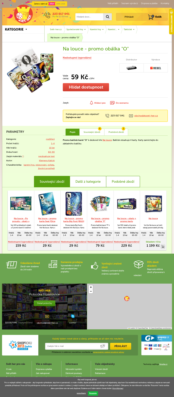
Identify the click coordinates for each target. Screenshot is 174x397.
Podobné (116, 131)
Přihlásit (129, 16)
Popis (72, 132)
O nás (9, 369)
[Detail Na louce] (153, 204)
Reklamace (100, 373)
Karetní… (112, 29)
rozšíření (50, 139)
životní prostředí (46, 168)
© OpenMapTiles (142, 328)
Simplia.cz (163, 364)
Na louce (107, 140)
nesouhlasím (81, 393)
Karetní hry (95, 29)
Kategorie (14, 29)
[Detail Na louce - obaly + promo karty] (126, 204)
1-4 (53, 143)
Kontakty (165, 3)
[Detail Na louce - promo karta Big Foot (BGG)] (73, 204)
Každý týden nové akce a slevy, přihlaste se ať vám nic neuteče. (88, 338)
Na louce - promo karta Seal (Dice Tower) (47, 221)
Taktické (128, 29)
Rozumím (93, 393)
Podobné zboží (123, 182)
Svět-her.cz (56, 29)
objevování (40, 165)
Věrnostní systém (74, 369)
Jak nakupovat (43, 373)
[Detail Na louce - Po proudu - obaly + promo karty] (20, 204)
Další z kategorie (88, 182)
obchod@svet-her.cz (146, 115)
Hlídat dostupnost (86, 87)
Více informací (117, 388)
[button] (126, 298)
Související (92, 131)
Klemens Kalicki (47, 160)
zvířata (51, 165)
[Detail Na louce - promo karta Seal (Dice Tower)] (47, 204)
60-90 (51, 152)
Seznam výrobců (129, 3)
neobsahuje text (46, 156)
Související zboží (52, 182)
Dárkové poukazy (74, 373)
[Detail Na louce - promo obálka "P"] (100, 204)
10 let (52, 147)
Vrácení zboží (101, 369)
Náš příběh (113, 3)
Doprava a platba (149, 3)
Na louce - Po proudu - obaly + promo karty (20, 221)
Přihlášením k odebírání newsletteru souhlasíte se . (88, 352)
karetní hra (29, 165)
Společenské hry (74, 29)
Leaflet (132, 328)
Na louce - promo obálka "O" (65, 37)
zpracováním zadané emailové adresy (108, 352)
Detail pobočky (44, 303)
